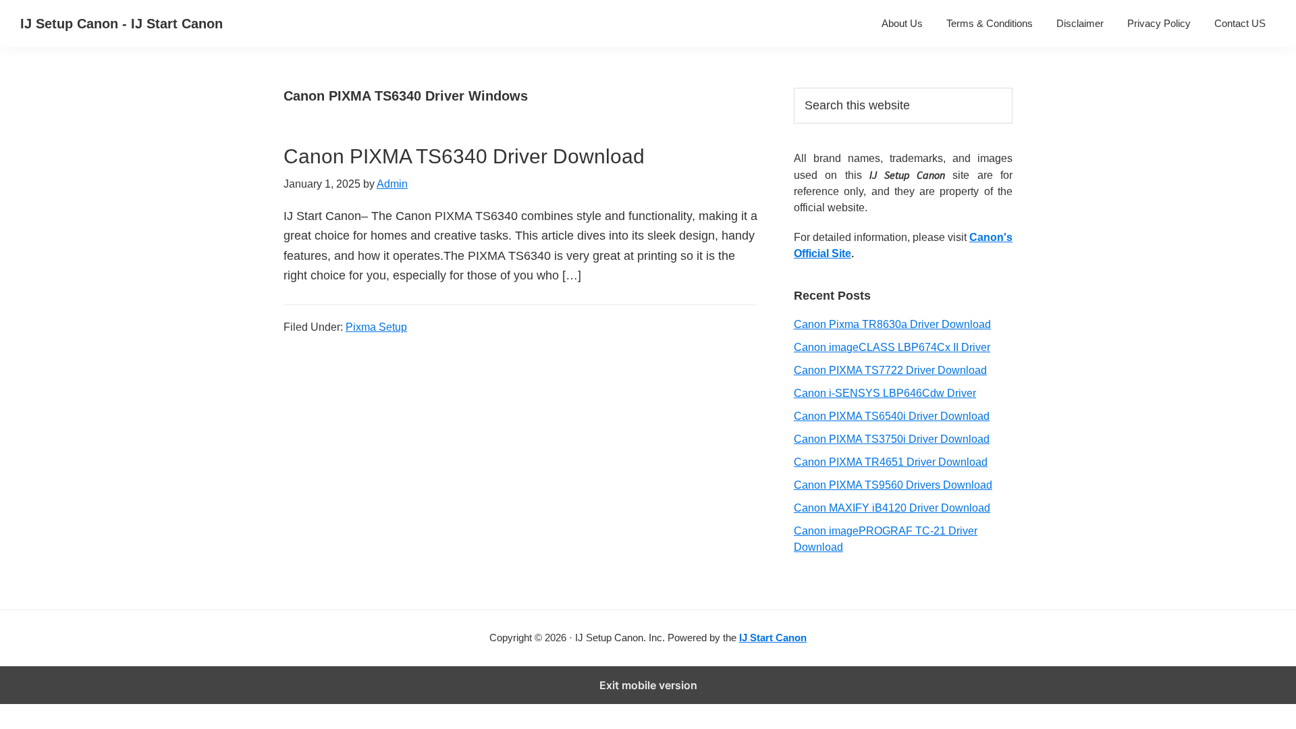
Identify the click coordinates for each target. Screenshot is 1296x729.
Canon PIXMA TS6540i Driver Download (892, 416)
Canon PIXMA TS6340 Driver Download (464, 156)
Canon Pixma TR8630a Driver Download (892, 324)
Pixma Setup (376, 327)
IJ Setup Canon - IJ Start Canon (121, 23)
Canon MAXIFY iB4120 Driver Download (892, 508)
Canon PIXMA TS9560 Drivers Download (893, 485)
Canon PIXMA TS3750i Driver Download (892, 439)
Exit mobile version (648, 685)
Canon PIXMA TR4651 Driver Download (891, 462)
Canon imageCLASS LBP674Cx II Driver (892, 347)
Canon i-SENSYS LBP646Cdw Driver (885, 393)
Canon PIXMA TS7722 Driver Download (890, 370)
